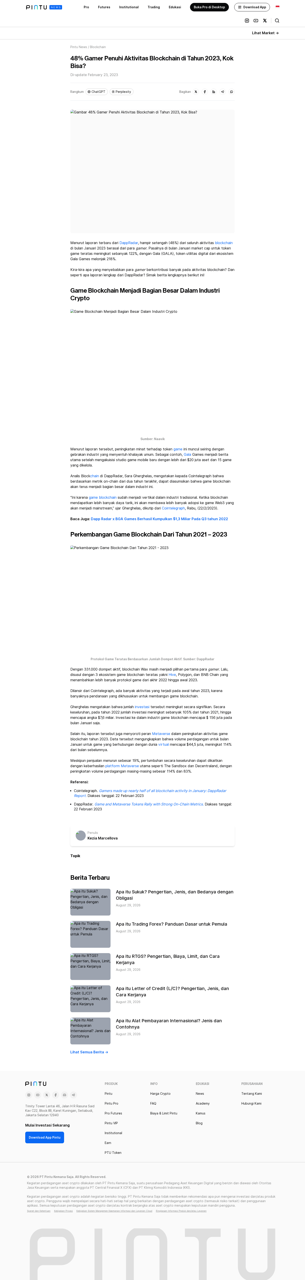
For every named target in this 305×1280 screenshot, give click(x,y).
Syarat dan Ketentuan (38, 1211)
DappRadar (128, 243)
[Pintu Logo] (44, 7)
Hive (172, 675)
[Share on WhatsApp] (231, 92)
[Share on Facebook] (205, 92)
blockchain (224, 243)
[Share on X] (196, 92)
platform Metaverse (122, 766)
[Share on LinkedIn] (214, 92)
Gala (187, 454)
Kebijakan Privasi (63, 1211)
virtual (163, 744)
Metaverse (161, 734)
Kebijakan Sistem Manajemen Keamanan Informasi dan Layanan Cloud (114, 1211)
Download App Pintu (45, 1137)
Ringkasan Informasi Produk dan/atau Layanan (181, 1211)
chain (94, 476)
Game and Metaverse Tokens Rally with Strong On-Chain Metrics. (149, 804)
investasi (142, 707)
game (177, 449)
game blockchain (103, 497)
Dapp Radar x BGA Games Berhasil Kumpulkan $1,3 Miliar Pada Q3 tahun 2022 (159, 519)
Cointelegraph (173, 508)
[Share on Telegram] (222, 92)
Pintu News (78, 47)
